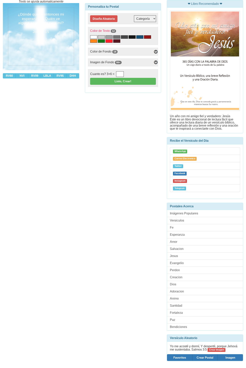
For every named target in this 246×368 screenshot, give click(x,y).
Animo (174, 298)
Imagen (230, 357)
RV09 (34, 75)
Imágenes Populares (184, 213)
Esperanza (177, 234)
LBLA (47, 75)
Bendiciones (178, 326)
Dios (173, 284)
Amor (173, 241)
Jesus (174, 256)
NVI (22, 75)
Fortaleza (176, 312)
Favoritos (179, 357)
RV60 (9, 75)
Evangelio (177, 263)
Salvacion (177, 248)
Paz (172, 319)
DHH (73, 75)
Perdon (175, 270)
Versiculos (177, 220)
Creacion (176, 277)
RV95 (60, 75)
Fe (172, 227)
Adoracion (177, 291)
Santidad (176, 305)
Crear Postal (205, 357)
